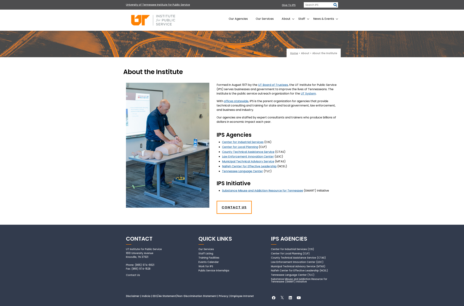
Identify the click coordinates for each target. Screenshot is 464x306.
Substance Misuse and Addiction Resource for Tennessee (262, 190)
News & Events (323, 19)
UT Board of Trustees (273, 85)
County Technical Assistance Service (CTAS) (298, 257)
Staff (301, 19)
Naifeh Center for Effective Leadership (249, 166)
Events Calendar (208, 262)
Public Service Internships (213, 270)
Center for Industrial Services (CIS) (292, 249)
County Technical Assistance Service (248, 152)
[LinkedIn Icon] (290, 298)
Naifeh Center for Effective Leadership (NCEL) (299, 270)
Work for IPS (205, 266)
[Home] (153, 20)
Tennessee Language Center (242, 171)
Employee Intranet (242, 296)
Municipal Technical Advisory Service (248, 161)
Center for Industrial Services (243, 142)
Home (294, 53)
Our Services (265, 19)
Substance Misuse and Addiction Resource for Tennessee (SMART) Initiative (299, 280)
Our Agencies (238, 19)
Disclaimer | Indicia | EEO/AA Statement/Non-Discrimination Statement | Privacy (177, 296)
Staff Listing (205, 253)
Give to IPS (289, 5)
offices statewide (236, 101)
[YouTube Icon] (298, 298)
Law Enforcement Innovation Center (248, 156)
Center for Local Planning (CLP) (290, 253)
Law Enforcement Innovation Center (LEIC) (297, 262)
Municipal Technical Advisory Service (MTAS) (298, 266)
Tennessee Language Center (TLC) (292, 275)
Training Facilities (208, 257)
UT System (308, 93)
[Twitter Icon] (282, 298)
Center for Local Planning (240, 147)
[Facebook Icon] (273, 298)
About (286, 19)
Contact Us (234, 207)
